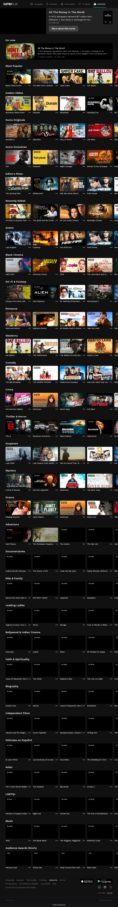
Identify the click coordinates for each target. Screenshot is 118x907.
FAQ (54, 884)
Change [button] (109, 893)
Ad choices (45, 884)
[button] (63, 28)
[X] (110, 887)
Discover (53, 4)
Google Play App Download (104, 882)
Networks (101, 4)
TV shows (86, 4)
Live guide (38, 4)
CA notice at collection (29, 884)
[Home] (10, 4)
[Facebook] (105, 887)
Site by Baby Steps (105, 900)
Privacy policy (11, 884)
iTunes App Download (87, 882)
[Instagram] (99, 887)
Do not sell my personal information (21, 887)
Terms (62, 880)
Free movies (70, 4)
